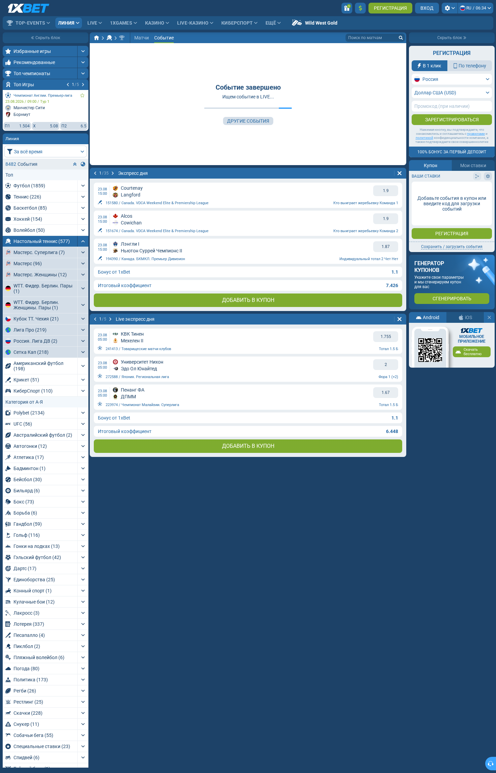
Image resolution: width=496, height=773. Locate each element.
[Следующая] (83, 84)
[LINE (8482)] (96, 37)
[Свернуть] (82, 241)
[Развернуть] (82, 51)
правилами (476, 133)
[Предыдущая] (68, 84)
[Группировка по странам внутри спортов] (83, 164)
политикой (424, 138)
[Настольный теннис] (109, 37)
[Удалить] (399, 173)
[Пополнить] (360, 8)
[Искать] (401, 38)
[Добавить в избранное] (82, 95)
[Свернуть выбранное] (75, 164)
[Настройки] (450, 8)
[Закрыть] (489, 317)
